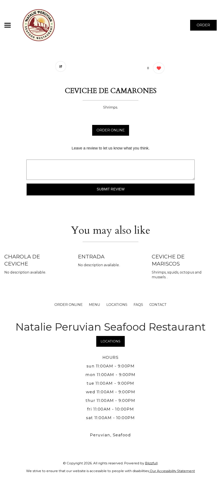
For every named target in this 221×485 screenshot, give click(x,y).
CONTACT (158, 305)
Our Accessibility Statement (172, 471)
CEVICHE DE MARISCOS (168, 260)
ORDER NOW (203, 27)
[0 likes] (158, 68)
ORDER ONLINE (110, 130)
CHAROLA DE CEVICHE (22, 260)
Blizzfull (151, 463)
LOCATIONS (116, 305)
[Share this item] (60, 66)
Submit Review (111, 189)
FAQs (138, 305)
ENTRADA (91, 256)
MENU (94, 305)
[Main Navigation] (7, 25)
